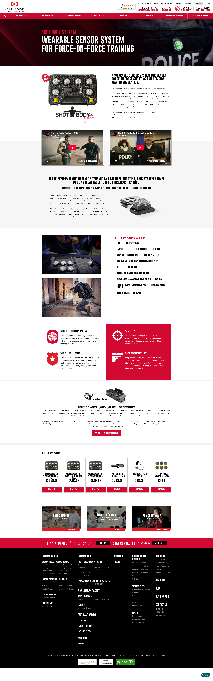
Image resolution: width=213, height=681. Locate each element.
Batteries (45, 586)
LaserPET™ (81, 599)
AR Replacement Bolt (49, 594)
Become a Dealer (139, 619)
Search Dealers (166, 4)
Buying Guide (162, 596)
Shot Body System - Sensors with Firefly (95, 475)
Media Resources (162, 566)
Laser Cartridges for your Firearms (55, 562)
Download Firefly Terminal (106, 433)
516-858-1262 (161, 615)
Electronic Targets (85, 596)
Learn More (116, 529)
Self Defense (137, 579)
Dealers (135, 613)
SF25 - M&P (82, 584)
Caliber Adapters (48, 574)
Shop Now (72, 529)
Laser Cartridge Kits (66, 565)
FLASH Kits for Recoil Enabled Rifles (86, 574)
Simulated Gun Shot (85, 626)
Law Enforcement (139, 563)
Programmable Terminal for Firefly (117, 475)
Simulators (82, 605)
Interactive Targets (102, 599)
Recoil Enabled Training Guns (83, 566)
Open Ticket (137, 606)
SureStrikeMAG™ (48, 603)
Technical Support (139, 586)
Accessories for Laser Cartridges (54, 579)
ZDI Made (162, 655)
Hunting (135, 576)
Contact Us (161, 604)
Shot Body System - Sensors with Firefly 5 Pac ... (73, 476)
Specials (117, 562)
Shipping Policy (111, 655)
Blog (158, 588)
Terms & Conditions (136, 655)
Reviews (135, 602)
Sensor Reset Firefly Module (139, 475)
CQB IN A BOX (82, 620)
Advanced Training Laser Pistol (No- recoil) (94, 581)
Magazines (99, 573)
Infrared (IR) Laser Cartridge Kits (65, 569)
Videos (135, 593)
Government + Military (140, 566)
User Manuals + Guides (141, 589)
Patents (122, 655)
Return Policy (97, 655)
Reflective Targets (65, 586)
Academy (160, 580)
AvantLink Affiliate (163, 572)
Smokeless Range (84, 608)
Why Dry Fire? (161, 569)
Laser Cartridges (48, 565)
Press (159, 543)
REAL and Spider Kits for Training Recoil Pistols (103, 567)
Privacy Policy (151, 655)
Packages (81, 643)
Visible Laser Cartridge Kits (47, 569)
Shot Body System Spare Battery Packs (161, 475)
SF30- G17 (99, 584)
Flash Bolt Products (49, 598)
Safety (44, 582)
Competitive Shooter (140, 572)
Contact (135, 599)
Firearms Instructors (140, 569)
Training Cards (47, 589)
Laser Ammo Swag (66, 589)
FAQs (134, 596)
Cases (61, 582)
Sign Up (103, 543)
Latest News (160, 559)
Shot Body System (51, 453)
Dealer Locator (138, 623)
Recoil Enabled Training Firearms (90, 562)
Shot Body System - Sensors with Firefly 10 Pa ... (51, 476)
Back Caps (63, 574)
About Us (188, 4)
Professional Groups (139, 557)
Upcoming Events (162, 563)
